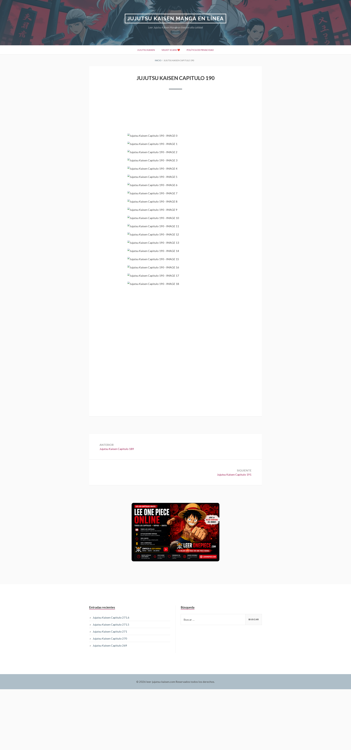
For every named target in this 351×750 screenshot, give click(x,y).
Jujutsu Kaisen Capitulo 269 (110, 645)
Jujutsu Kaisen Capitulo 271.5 (111, 624)
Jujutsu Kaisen (146, 50)
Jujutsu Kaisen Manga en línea (175, 18)
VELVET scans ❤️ (171, 50)
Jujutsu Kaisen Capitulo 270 (110, 638)
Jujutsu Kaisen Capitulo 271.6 (111, 617)
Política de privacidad (200, 50)
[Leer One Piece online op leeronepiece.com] (175, 560)
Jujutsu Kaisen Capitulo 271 (110, 631)
